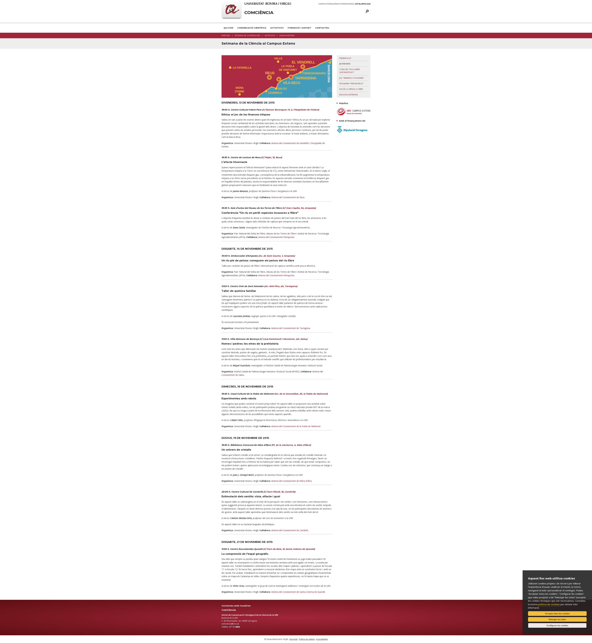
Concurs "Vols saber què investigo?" (349, 71)
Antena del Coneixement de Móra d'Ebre (291, 480)
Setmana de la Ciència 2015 (247, 35)
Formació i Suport (299, 28)
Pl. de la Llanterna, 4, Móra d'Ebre (291, 445)
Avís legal (293, 639)
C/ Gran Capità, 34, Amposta (299, 208)
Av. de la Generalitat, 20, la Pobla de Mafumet (301, 393)
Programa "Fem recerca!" (351, 83)
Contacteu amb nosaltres (236, 605)
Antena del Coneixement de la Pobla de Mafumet (296, 426)
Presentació (345, 58)
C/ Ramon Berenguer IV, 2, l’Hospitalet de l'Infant (290, 109)
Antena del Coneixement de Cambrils (289, 530)
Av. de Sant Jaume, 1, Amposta (276, 255)
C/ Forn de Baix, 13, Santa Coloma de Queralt (289, 549)
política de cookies (549, 604)
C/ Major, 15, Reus (271, 157)
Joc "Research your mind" (351, 78)
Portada (226, 35)
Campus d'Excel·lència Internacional (344, 4)
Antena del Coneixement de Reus (287, 197)
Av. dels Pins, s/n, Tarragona (281, 286)
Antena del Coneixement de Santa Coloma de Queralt (298, 591)
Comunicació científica (251, 28)
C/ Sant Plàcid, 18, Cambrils (279, 491)
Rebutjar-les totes (557, 619)
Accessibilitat (322, 639)
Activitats (277, 28)
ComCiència (258, 12)
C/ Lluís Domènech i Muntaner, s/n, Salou (283, 339)
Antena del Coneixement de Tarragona (290, 328)
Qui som (228, 28)
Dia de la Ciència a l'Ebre (351, 89)
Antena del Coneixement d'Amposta (276, 237)
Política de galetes (307, 639)
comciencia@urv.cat (230, 623)
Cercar (367, 11)
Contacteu (322, 28)
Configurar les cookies (557, 625)
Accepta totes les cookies (557, 613)
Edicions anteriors (348, 94)
